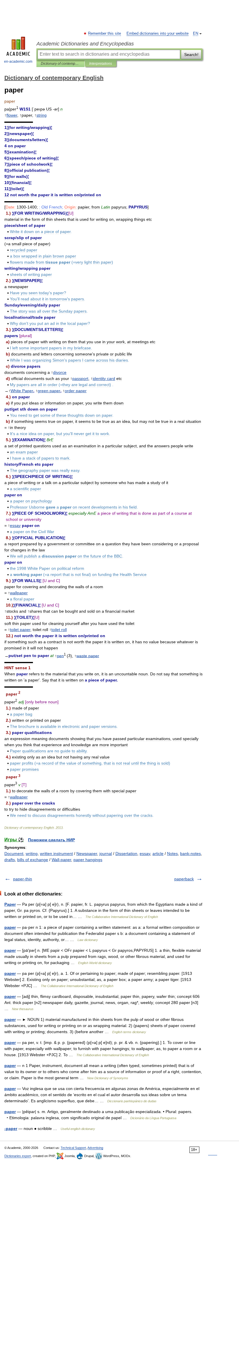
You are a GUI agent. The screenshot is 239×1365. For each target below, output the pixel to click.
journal (105, 853)
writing (32, 853)
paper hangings (87, 859)
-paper (10, 1128)
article (158, 853)
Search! (191, 54)
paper (10, 927)
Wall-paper (61, 859)
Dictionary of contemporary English (60, 64)
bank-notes (190, 853)
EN (195, 33)
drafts (9, 859)
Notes (172, 853)
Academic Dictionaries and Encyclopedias (85, 44)
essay (145, 853)
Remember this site (105, 33)
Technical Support (73, 1148)
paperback (184, 879)
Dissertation (126, 853)
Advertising (95, 1148)
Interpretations (100, 64)
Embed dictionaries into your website (157, 33)
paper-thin (22, 879)
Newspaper (86, 853)
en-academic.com (18, 61)
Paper (10, 904)
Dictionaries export (17, 1156)
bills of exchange (32, 859)
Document (13, 853)
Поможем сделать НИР (51, 839)
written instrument (56, 853)
